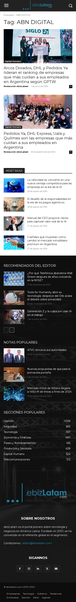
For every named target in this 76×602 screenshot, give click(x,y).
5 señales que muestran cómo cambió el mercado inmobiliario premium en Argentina (47, 240)
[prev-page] (6, 330)
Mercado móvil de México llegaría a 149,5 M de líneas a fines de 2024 (49, 390)
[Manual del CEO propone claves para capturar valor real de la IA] (14, 223)
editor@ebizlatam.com (37, 543)
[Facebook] (19, 568)
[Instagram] (28, 568)
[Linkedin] (38, 568)
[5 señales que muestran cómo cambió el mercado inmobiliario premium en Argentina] (14, 242)
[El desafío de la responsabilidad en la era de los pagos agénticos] (14, 204)
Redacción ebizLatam (16, 86)
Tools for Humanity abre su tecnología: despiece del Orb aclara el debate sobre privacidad (49, 296)
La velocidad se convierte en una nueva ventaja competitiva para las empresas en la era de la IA (49, 183)
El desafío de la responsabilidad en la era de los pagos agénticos (49, 200)
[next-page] (12, 330)
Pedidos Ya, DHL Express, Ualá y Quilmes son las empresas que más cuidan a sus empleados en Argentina (38, 140)
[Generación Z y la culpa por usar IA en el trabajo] (14, 317)
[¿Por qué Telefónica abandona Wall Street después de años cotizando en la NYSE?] (14, 279)
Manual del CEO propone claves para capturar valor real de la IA (47, 219)
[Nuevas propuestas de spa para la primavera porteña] (14, 374)
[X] (47, 568)
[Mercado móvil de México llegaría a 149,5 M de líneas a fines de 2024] (14, 394)
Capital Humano (13, 61)
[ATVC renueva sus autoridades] (14, 355)
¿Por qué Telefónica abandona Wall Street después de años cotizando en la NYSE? (49, 277)
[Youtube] (56, 568)
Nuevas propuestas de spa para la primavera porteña (48, 370)
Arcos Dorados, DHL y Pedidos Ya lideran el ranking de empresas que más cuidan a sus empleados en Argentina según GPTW (36, 75)
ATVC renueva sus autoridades (46, 350)
